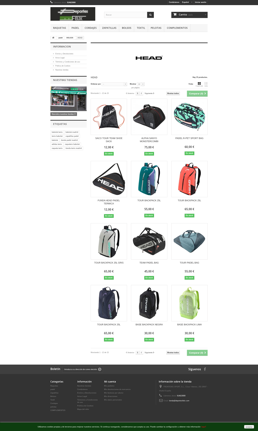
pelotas (156, 27)
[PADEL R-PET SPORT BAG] (189, 117)
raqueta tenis (57, 148)
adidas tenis (57, 144)
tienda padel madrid (69, 140)
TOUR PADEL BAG (189, 262)
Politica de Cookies (62, 66)
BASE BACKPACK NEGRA (149, 324)
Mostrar (133, 84)
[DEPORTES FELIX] (75, 14)
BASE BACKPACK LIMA (189, 324)
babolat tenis (57, 132)
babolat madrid (72, 132)
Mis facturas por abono (113, 393)
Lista (206, 86)
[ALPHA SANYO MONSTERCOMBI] (149, 117)
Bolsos (126, 27)
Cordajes (91, 27)
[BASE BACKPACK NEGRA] (149, 303)
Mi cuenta (110, 381)
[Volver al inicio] (53, 38)
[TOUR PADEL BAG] (189, 241)
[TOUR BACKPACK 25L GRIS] (109, 241)
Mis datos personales (113, 400)
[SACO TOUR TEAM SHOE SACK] (109, 117)
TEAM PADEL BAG (149, 262)
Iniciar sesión (200, 2)
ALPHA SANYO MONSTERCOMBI (149, 140)
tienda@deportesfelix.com (179, 401)
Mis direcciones (110, 396)
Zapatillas (109, 27)
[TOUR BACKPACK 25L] (149, 179)
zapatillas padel (72, 136)
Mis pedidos (109, 386)
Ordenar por (96, 84)
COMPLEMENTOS (177, 27)
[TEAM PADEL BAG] (149, 241)
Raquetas (59, 27)
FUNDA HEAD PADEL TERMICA (109, 202)
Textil (141, 27)
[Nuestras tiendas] (68, 98)
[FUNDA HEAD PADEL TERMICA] (109, 179)
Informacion (62, 46)
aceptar (249, 427)
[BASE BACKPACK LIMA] (189, 303)
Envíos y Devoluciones (64, 54)
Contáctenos (174, 2)
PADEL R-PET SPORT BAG (189, 138)
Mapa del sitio (83, 409)
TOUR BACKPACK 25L (149, 200)
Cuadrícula (199, 86)
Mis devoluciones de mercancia (117, 389)
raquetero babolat (72, 144)
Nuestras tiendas (62, 70)
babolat (55, 140)
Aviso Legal (59, 58)
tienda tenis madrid (74, 148)
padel (75, 27)
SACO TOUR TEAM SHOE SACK (108, 140)
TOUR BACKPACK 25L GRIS (108, 262)
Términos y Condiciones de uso (67, 62)
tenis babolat (57, 136)
